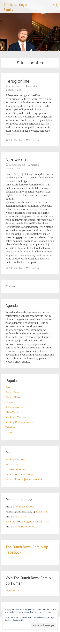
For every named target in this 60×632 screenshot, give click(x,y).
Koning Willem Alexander (20, 422)
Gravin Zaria (12, 392)
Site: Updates (15, 140)
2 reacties (34, 140)
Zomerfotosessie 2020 (18, 469)
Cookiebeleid (18, 620)
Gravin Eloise (13, 397)
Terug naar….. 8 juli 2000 (19, 474)
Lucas (9, 432)
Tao (8, 387)
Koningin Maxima (16, 417)
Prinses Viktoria (14, 407)
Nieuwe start (18, 159)
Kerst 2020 (12, 464)
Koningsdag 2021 (15, 459)
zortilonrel (12, 521)
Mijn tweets (12, 590)
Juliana (9, 402)
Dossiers (10, 427)
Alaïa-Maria (12, 412)
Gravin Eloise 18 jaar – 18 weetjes (24, 479)
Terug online (18, 81)
